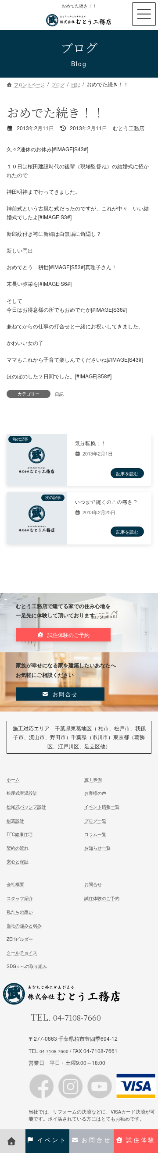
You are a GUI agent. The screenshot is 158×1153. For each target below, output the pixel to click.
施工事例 (93, 779)
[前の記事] (37, 473)
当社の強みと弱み (24, 925)
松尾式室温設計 (22, 793)
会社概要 (15, 884)
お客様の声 (95, 793)
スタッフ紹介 (20, 897)
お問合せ (93, 884)
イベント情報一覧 (101, 806)
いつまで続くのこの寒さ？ (106, 501)
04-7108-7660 (77, 1017)
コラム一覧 (95, 833)
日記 (59, 394)
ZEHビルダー (20, 939)
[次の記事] (37, 531)
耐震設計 (15, 820)
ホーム (13, 779)
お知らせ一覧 (97, 847)
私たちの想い (20, 911)
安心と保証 (18, 861)
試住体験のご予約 (101, 897)
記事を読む (127, 473)
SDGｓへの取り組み (27, 966)
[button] (63, 634)
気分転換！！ (90, 443)
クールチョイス (22, 952)
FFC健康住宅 (19, 833)
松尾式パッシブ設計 (26, 806)
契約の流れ (18, 847)
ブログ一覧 (95, 820)
